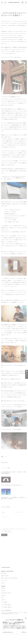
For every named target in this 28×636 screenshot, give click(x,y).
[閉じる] (25, 618)
